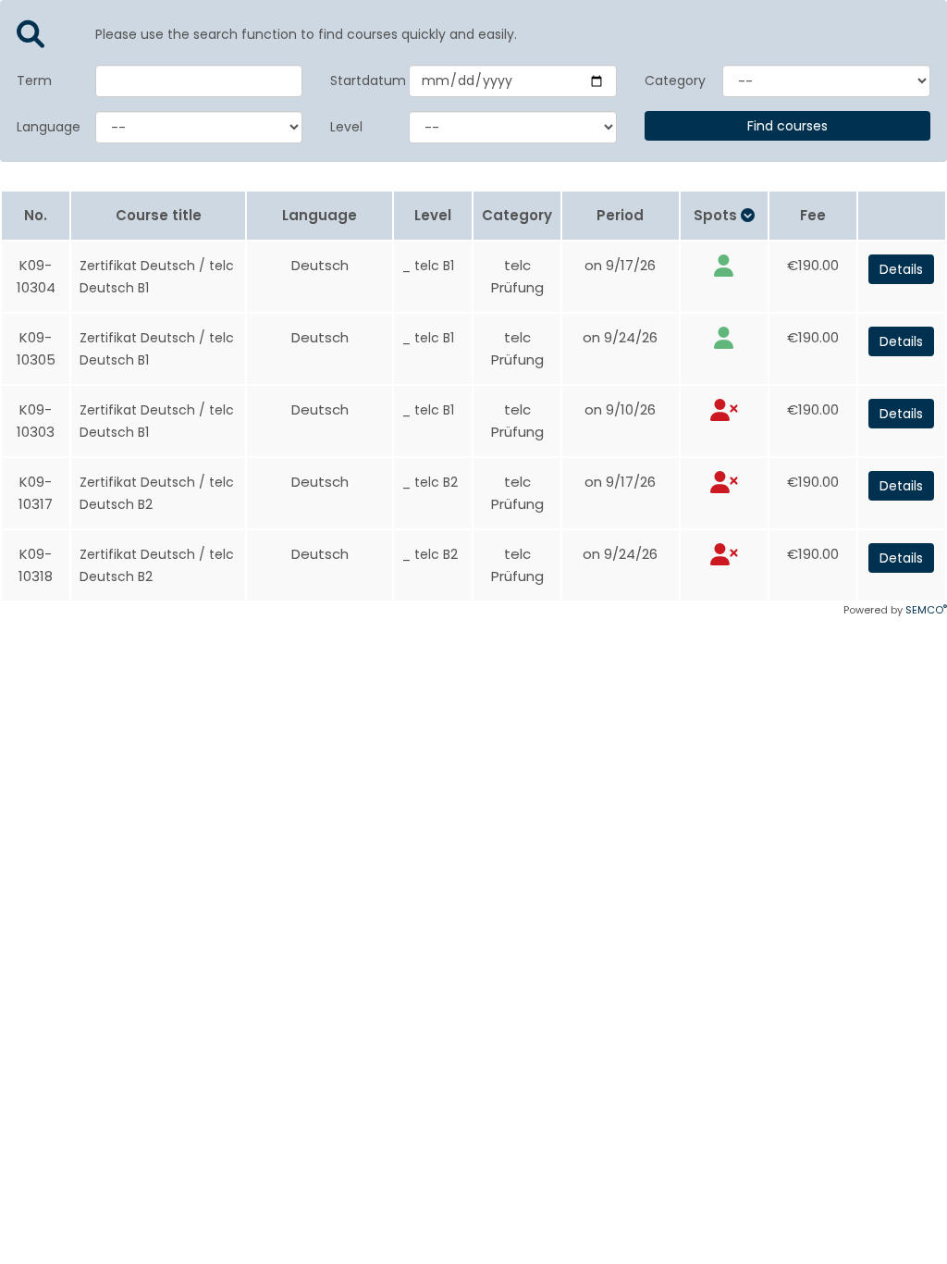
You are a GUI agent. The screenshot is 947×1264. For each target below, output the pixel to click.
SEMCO (926, 609)
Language (42, 127)
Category (670, 80)
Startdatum (355, 80)
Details (901, 269)
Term (34, 80)
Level (346, 127)
